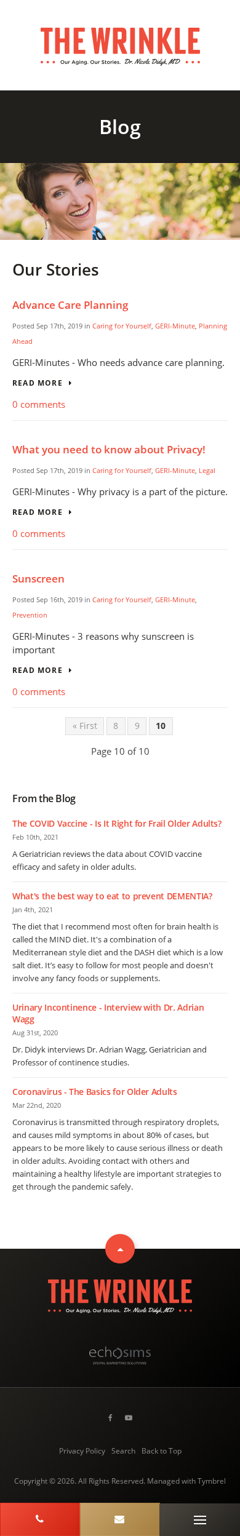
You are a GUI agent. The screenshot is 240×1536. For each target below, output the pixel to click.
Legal (207, 470)
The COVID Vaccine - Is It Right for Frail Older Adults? (117, 823)
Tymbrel (212, 1481)
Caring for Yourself (121, 325)
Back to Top (162, 1451)
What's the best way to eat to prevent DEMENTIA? (112, 896)
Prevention (29, 614)
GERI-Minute (175, 325)
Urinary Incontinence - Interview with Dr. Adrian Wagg (108, 1013)
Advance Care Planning (70, 305)
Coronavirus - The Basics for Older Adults (94, 1091)
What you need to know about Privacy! (109, 449)
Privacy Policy (82, 1451)
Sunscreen (38, 578)
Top (120, 1248)
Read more (37, 383)
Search (123, 1451)
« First (85, 725)
